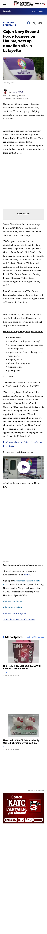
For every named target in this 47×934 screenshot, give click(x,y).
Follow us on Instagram (14, 613)
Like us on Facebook (13, 607)
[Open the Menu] (4, 4)
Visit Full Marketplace (35, 637)
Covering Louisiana (9, 24)
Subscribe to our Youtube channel (19, 619)
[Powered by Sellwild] (40, 791)
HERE (27, 574)
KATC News (17, 92)
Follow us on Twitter (13, 601)
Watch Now (39, 4)
